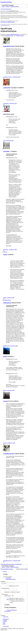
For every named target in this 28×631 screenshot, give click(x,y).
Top (4, 622)
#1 (3, 78)
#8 (3, 444)
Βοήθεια (5, 620)
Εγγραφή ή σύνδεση (6, 2)
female (5, 254)
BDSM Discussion (15, 34)
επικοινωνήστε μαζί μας (5, 25)
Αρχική (4, 621)
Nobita (26, 569)
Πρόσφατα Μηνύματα (10, 579)
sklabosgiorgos (7, 302)
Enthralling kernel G (9, 35)
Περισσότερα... (7, 611)
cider (4, 114)
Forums (5, 571)
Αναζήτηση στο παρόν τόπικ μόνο (15, 598)
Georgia (5, 401)
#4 (3, 250)
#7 (3, 391)
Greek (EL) (5, 616)
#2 (3, 104)
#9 (3, 561)
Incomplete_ (6, 151)
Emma (5, 356)
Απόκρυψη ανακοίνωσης (6, 9)
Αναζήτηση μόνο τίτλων (13, 585)
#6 (3, 347)
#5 (3, 298)
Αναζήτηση (8, 578)
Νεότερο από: (5, 594)
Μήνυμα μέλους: (5, 588)
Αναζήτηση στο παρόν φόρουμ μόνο (16, 599)
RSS (4, 624)
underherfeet (6, 87)
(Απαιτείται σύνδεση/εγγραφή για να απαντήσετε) (11, 564)
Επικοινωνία (6, 619)
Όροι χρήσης (6, 626)
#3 (3, 141)
